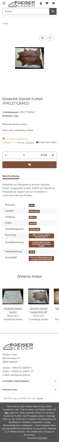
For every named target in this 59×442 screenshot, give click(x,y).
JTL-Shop (42, 438)
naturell (33, 223)
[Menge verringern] (6, 155)
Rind (32, 205)
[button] (41, 3)
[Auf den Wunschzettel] (50, 38)
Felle (16, 115)
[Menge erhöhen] (52, 155)
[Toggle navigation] (3, 2)
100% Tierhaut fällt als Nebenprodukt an (41, 236)
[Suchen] (53, 11)
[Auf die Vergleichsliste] (42, 38)
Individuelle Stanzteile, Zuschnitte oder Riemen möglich (41, 244)
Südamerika (34, 229)
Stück (32, 252)
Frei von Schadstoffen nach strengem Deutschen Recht (41, 258)
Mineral (33, 217)
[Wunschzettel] (47, 3)
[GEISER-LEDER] (21, 4)
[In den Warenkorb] (29, 164)
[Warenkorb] (53, 3)
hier (6, 413)
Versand (39, 398)
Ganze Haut (34, 211)
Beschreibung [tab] (10, 176)
